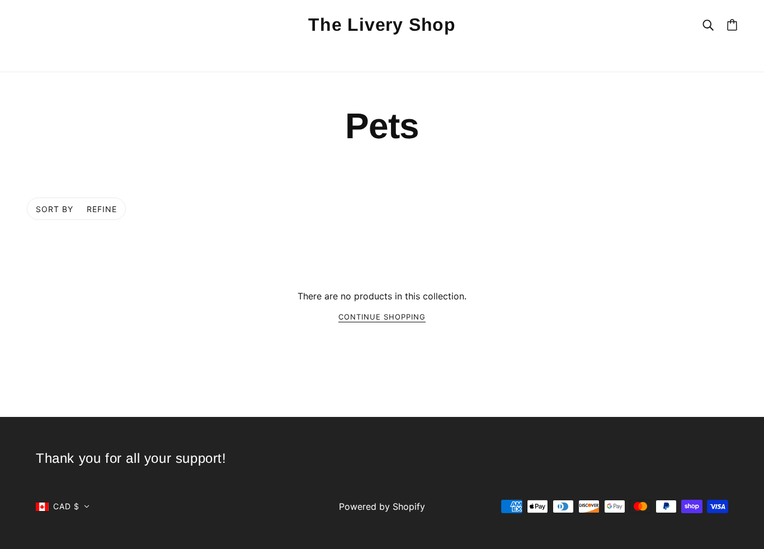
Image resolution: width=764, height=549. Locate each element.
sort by (54, 209)
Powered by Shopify (382, 506)
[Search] (708, 24)
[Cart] (732, 25)
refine (102, 209)
